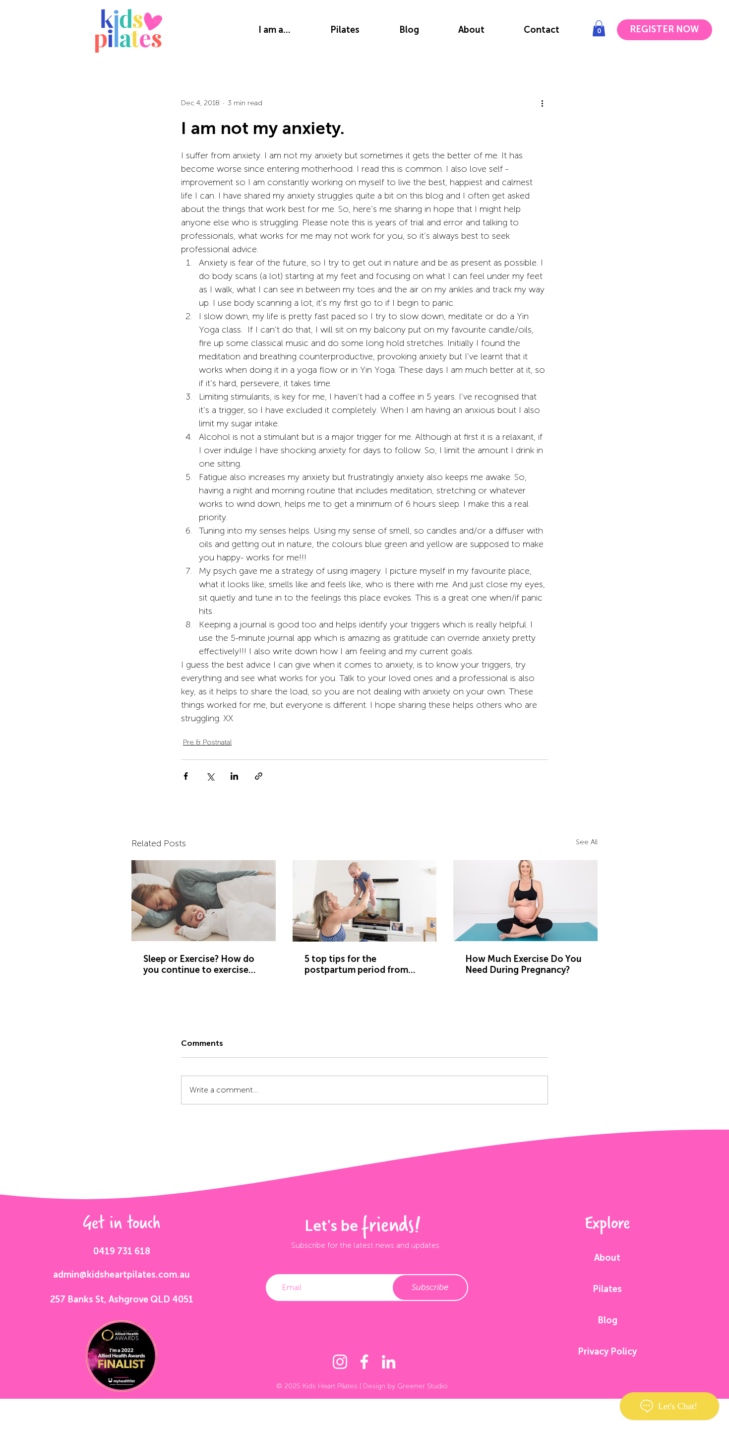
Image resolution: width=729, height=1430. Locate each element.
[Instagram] (340, 1361)
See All (587, 842)
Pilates (607, 1289)
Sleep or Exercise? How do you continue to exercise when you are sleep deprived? (198, 964)
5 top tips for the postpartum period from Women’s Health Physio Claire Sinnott (356, 964)
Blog (607, 1320)
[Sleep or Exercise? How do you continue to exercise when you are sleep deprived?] (203, 900)
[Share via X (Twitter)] (210, 776)
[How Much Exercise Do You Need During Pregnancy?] (525, 900)
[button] (274, 29)
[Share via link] (258, 776)
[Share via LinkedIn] (234, 776)
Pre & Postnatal (207, 742)
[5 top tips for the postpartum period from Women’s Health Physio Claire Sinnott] (365, 901)
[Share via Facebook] (185, 776)
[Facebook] (364, 1361)
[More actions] (542, 103)
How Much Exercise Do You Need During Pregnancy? (523, 964)
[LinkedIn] (388, 1361)
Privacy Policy (607, 1351)
